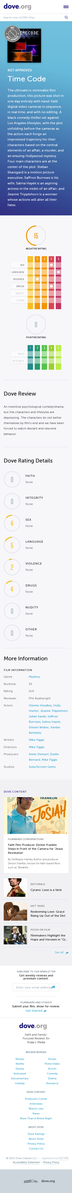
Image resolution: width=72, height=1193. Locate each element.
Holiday (20, 1083)
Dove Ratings (36, 1133)
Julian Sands (37, 716)
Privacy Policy (36, 1143)
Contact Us (36, 1148)
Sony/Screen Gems (42, 766)
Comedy (52, 1073)
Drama (52, 1078)
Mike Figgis (36, 739)
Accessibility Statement (26, 1162)
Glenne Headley (40, 705)
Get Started (34, 1010)
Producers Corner (36, 1098)
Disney (20, 1068)
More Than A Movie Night (36, 1118)
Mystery (34, 676)
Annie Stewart (39, 754)
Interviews (36, 1103)
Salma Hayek (51, 721)
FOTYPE (63, 1158)
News (36, 1113)
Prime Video (52, 1063)
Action (52, 1068)
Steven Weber (39, 727)
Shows (52, 1059)
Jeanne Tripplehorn (54, 710)
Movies (20, 1059)
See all (59, 952)
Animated (20, 1073)
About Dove (36, 1138)
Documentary (19, 1078)
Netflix (20, 1063)
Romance (52, 1083)
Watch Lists (36, 1108)
